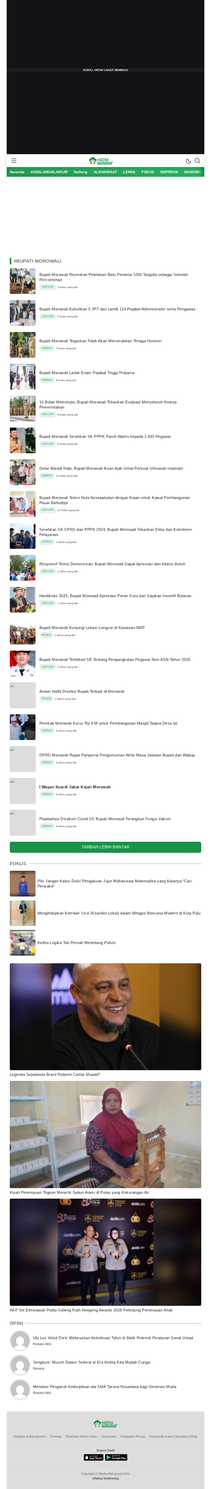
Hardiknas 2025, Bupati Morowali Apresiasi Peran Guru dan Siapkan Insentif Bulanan (115, 596)
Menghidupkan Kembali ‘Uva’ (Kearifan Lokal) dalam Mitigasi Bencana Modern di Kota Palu (119, 913)
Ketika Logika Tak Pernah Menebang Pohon (77, 942)
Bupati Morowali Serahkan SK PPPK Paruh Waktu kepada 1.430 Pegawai (105, 436)
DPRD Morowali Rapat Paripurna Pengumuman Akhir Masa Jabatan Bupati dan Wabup (117, 755)
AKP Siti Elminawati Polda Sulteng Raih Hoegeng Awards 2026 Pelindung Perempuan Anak (91, 1310)
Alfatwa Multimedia (105, 1478)
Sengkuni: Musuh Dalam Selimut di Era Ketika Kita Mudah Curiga (91, 1362)
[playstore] (116, 1460)
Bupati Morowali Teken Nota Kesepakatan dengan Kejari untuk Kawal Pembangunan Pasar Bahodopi (114, 500)
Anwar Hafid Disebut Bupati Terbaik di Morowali (81, 691)
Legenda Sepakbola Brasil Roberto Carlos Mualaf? (55, 1074)
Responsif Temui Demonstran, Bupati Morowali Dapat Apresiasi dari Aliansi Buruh (112, 564)
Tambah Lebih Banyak (105, 847)
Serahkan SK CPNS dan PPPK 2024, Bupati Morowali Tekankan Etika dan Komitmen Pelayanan (115, 532)
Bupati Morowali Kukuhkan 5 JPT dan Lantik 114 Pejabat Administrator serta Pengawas (117, 309)
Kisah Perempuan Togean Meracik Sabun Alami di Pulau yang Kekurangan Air (79, 1192)
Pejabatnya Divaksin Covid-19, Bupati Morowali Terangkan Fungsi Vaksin (105, 819)
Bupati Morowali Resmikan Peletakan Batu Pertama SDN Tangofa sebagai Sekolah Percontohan (113, 277)
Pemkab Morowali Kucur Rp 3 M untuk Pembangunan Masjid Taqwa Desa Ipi (108, 723)
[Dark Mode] (188, 160)
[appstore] (93, 1460)
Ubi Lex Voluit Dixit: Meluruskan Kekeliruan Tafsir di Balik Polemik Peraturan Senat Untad (113, 1338)
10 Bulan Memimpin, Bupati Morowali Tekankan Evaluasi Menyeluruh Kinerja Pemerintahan (108, 404)
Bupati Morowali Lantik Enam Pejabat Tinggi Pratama (86, 373)
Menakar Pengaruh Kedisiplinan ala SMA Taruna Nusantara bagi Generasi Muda (104, 1386)
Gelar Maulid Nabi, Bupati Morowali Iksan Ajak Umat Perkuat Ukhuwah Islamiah (111, 468)
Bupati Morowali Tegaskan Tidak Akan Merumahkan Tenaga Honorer (100, 341)
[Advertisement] (105, 36)
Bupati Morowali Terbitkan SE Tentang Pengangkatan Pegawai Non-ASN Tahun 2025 (114, 659)
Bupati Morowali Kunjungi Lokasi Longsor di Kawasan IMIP (92, 627)
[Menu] (13, 160)
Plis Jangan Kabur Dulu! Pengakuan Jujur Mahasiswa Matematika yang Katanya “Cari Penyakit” (115, 883)
